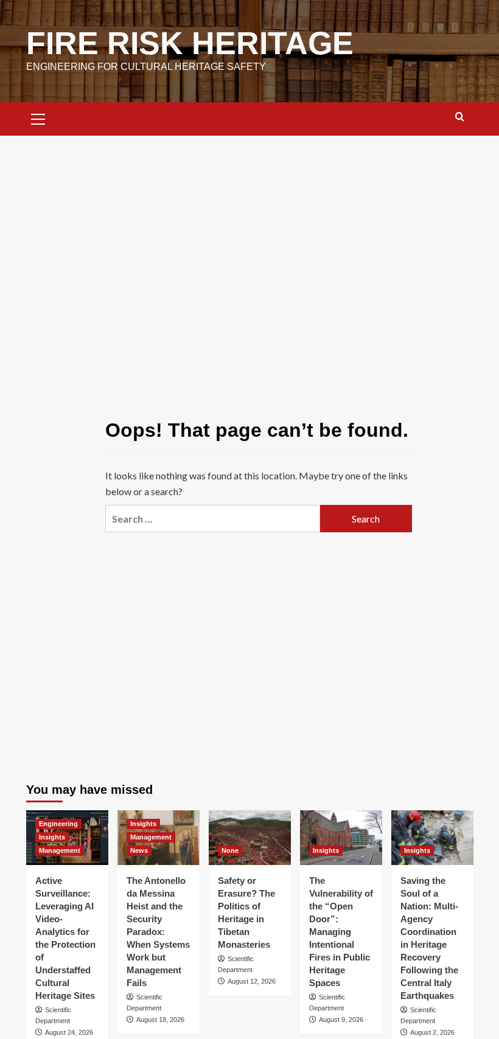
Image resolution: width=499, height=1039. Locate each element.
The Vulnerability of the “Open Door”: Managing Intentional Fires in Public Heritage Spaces (341, 931)
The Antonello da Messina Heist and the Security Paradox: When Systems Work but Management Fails (158, 931)
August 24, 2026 (69, 1032)
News (139, 850)
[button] (38, 117)
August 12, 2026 (252, 981)
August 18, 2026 (160, 1019)
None (230, 850)
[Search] (459, 117)
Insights (52, 837)
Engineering (58, 823)
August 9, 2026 (341, 1019)
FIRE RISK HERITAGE (190, 43)
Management (59, 850)
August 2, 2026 (432, 1032)
